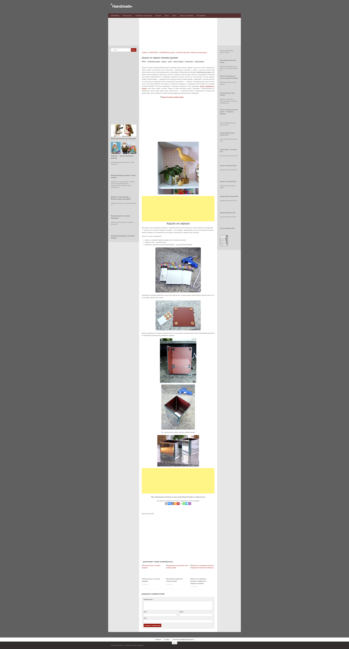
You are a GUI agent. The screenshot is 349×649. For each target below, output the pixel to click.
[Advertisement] (178, 32)
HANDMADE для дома (167, 52)
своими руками (199, 61)
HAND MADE (153, 52)
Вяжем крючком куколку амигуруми (123, 139)
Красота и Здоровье (186, 15)
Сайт (145, 618)
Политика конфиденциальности (183, 639)
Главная (144, 52)
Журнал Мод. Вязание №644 (229, 196)
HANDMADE (115, 15)
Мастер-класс (127, 15)
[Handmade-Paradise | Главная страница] (124, 6)
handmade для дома (154, 61)
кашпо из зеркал (178, 61)
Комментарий (148, 599)
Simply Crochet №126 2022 (228, 181)
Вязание (158, 15)
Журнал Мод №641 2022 (227, 212)
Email (181, 612)
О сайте (166, 639)
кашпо (170, 61)
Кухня (174, 15)
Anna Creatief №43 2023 (227, 228)
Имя (145, 612)
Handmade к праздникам (143, 15)
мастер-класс (189, 61)
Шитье (167, 15)
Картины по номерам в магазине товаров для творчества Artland (198, 581)
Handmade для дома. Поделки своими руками (191, 52)
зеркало (164, 61)
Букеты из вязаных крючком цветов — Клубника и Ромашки (229, 112)
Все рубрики (201, 15)
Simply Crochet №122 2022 (228, 165)
